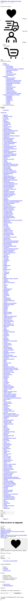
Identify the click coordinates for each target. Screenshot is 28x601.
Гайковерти (9, 98)
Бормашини (9, 96)
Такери (8, 102)
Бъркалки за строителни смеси (13, 80)
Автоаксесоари (10, 75)
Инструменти (9, 66)
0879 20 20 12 (6, 584)
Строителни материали (12, 70)
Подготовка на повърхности (13, 81)
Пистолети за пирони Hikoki (10, 560)
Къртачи (8, 101)
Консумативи (9, 67)
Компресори (9, 84)
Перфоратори (9, 100)
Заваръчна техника (11, 87)
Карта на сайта (7, 570)
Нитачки (8, 103)
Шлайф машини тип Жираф (13, 83)
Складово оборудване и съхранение (15, 68)
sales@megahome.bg (8, 585)
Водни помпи (9, 88)
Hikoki (5, 519)
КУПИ (2, 549)
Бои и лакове (9, 72)
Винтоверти (9, 97)
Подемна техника (10, 90)
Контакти (5, 568)
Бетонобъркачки (10, 79)
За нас (4, 566)
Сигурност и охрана (11, 74)
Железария (8, 71)
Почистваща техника (11, 92)
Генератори (9, 85)
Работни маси (9, 89)
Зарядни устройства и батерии (13, 93)
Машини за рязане (10, 77)
